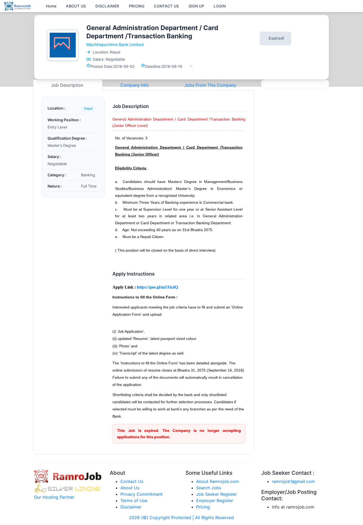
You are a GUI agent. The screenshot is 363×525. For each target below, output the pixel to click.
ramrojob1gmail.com (293, 481)
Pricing (203, 507)
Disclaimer (130, 507)
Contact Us (131, 481)
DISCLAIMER (107, 6)
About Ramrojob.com (217, 481)
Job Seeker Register (216, 494)
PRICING (136, 6)
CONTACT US (166, 6)
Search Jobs (208, 487)
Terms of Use (133, 500)
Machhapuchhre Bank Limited (114, 44)
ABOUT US (76, 6)
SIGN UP (196, 6)
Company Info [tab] (134, 85)
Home (51, 6)
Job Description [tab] (68, 85)
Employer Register (214, 500)
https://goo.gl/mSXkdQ (157, 287)
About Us (129, 487)
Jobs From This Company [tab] (210, 85)
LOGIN (220, 6)
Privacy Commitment (141, 494)
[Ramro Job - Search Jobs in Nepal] (18, 5)
